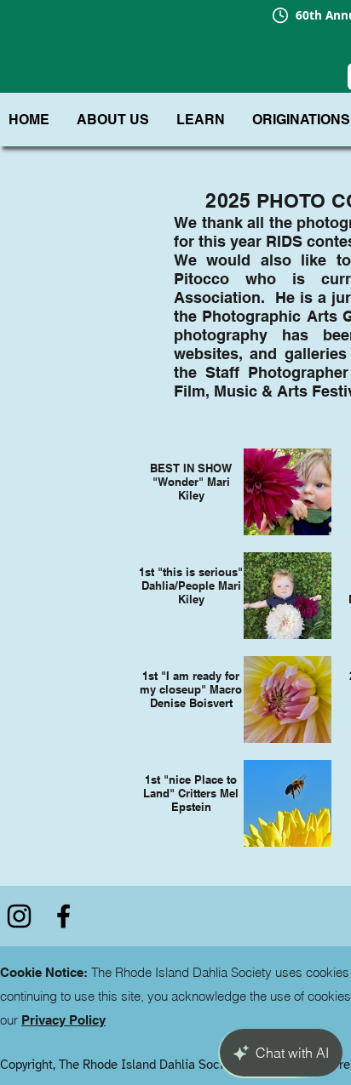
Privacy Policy (63, 1020)
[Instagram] (19, 916)
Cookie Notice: (44, 972)
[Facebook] (63, 916)
